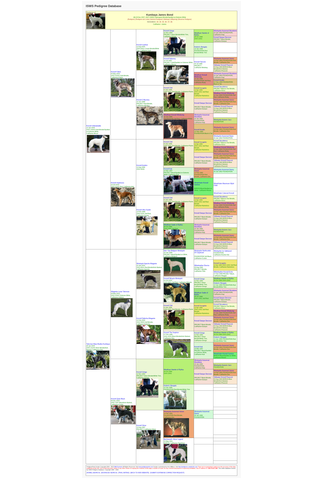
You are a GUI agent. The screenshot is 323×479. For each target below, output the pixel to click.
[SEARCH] (96, 473)
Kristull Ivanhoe (142, 45)
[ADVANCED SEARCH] (109, 473)
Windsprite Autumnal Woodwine (225, 31)
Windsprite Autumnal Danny (224, 170)
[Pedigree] (131, 19)
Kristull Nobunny (170, 59)
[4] (160, 22)
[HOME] (89, 473)
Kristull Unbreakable (93, 126)
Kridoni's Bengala (200, 47)
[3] (157, 22)
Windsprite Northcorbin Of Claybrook (202, 252)
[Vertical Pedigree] (156, 19)
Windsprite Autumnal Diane (223, 136)
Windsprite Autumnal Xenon (224, 58)
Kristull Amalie (219, 80)
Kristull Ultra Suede (144, 210)
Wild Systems (118, 467)
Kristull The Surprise (171, 332)
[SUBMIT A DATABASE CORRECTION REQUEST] (167, 473)
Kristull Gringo (169, 31)
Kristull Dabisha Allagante (146, 318)
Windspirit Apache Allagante (147, 263)
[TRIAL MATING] (123, 473)
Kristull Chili (168, 88)
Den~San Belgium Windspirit (174, 251)
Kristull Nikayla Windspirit (173, 278)
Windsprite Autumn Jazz (223, 120)
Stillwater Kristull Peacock (223, 65)
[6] (166, 22)
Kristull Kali (168, 169)
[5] (163, 22)
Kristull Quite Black (118, 399)
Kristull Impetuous (117, 183)
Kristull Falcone (200, 62)
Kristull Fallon (116, 72)
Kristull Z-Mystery (143, 100)
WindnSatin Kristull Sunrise (224, 354)
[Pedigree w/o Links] (142, 19)
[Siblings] (166, 19)
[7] (168, 22)
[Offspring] (173, 19)
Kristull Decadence (220, 87)
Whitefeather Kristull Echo (223, 272)
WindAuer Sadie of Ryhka (173, 225)
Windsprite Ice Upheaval (223, 251)
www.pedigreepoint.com (146, 467)
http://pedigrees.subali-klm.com (187, 467)
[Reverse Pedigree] (184, 19)
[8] (171, 22)
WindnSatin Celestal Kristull (224, 193)
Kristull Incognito (200, 88)
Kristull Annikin (142, 165)
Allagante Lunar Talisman (120, 292)
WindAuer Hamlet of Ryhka (224, 278)
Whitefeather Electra (201, 265)
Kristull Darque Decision (222, 37)
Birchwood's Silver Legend (173, 439)
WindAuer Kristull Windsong (200, 76)
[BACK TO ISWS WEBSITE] (139, 473)
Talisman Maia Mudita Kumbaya (98, 344)
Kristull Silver (141, 425)
